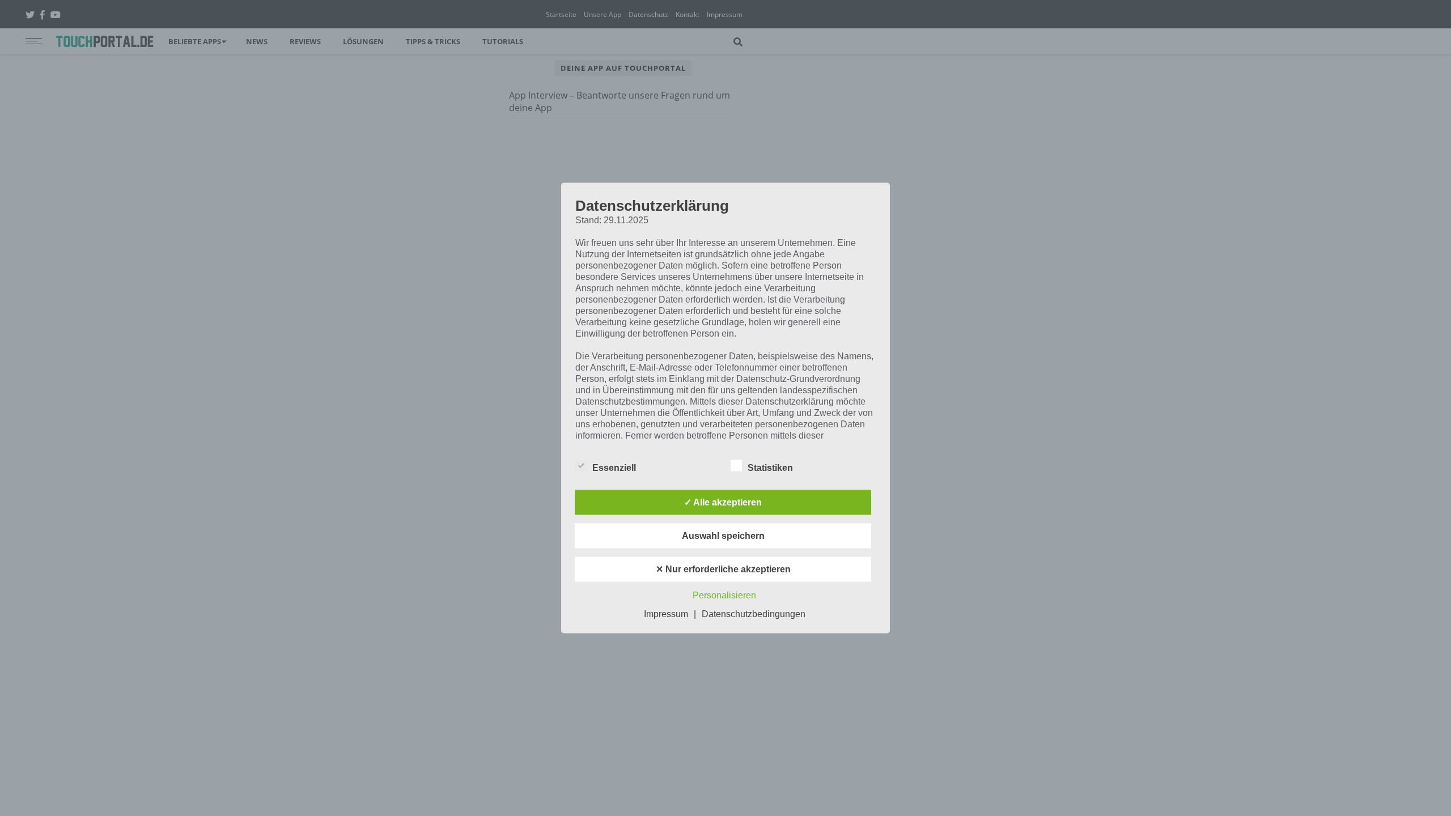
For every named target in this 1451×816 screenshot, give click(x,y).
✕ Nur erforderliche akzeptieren (723, 569)
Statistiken (770, 468)
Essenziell (614, 468)
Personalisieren (724, 595)
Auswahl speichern (723, 536)
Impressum (666, 614)
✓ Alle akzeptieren (723, 502)
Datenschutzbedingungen (753, 614)
